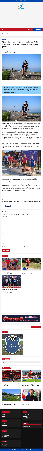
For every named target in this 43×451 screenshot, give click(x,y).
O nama (3, 415)
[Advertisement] (21, 18)
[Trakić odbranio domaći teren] (31, 264)
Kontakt (3, 414)
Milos (3, 49)
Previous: (10, 201)
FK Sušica (25, 415)
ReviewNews (26, 449)
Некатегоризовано (6, 380)
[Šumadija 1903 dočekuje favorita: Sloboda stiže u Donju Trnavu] (11, 395)
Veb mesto (4, 242)
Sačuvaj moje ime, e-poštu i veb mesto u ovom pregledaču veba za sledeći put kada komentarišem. (19, 247)
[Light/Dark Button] (29, 29)
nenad (3, 387)
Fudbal (24, 380)
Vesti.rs (3, 423)
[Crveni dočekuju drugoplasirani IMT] (31, 395)
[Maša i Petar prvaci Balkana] (11, 264)
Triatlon (4, 39)
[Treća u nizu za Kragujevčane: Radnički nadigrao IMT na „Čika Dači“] (31, 376)
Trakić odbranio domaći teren (29, 272)
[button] (2, 29)
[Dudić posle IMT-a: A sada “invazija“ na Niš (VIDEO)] (11, 376)
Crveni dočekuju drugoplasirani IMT (30, 403)
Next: (32, 201)
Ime (3, 232)
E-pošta (4, 237)
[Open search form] (31, 29)
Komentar (4, 216)
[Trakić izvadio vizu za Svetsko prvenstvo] (11, 281)
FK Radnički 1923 (26, 414)
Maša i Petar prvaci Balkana (9, 272)
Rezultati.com (4, 424)
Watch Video (38, 29)
